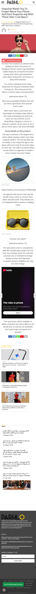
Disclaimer (19, 587)
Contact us (22, 580)
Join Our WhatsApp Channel (13, 584)
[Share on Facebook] (10, 55)
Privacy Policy (11, 587)
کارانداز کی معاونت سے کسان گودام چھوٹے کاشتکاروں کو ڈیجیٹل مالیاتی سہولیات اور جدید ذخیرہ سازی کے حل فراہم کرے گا (15, 452)
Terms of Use (28, 585)
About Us (10, 580)
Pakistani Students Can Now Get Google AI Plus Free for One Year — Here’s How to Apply (16, 537)
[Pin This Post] (22, 55)
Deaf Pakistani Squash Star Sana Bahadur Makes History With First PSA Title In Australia (16, 547)
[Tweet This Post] (14, 55)
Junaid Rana (13, 29)
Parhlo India (30, 580)
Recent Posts (6, 347)
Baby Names (29, 583)
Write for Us (27, 587)
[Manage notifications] (4, 590)
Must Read (10, 22)
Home (4, 22)
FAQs (16, 580)
